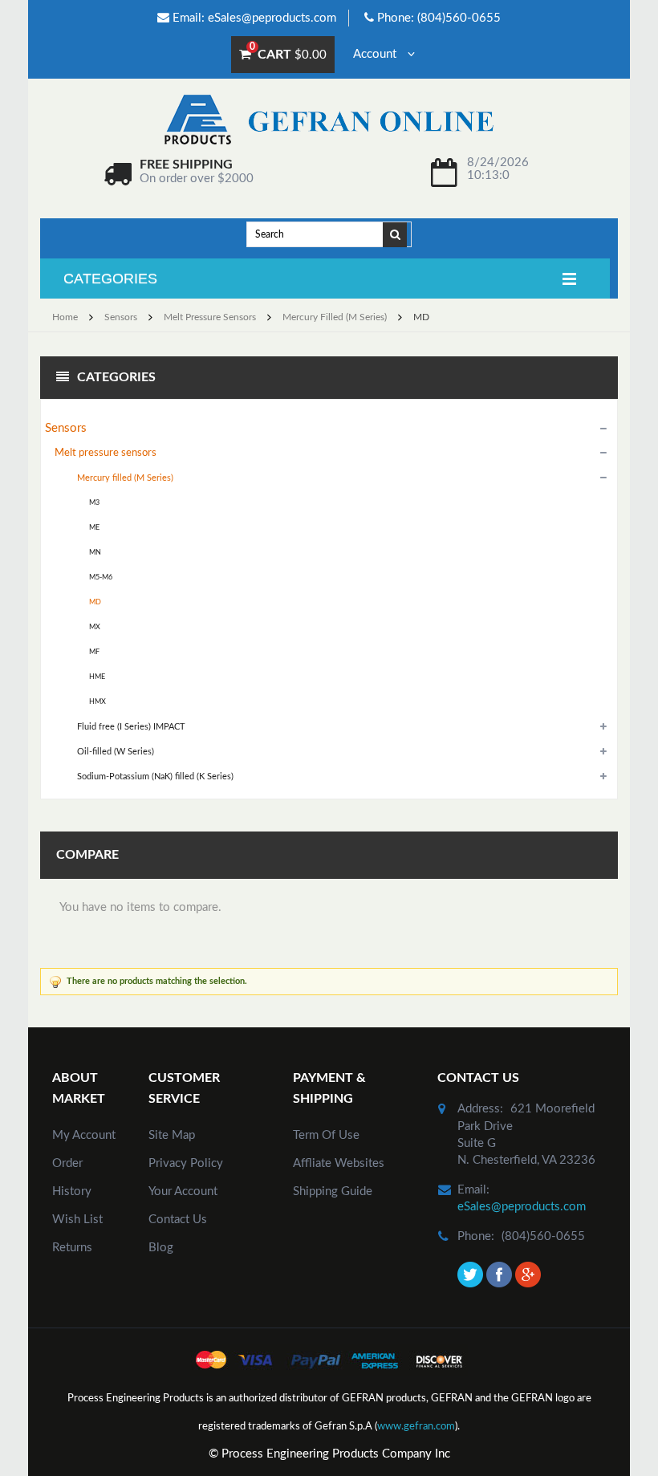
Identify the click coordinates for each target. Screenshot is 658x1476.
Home (65, 317)
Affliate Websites (338, 1163)
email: (473, 1190)
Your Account (182, 1191)
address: (480, 1109)
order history (71, 1177)
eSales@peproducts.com (272, 18)
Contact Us (177, 1220)
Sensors (120, 317)
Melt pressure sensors (210, 317)
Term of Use (326, 1135)
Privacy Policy (185, 1163)
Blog (160, 1248)
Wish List (77, 1220)
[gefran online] (329, 119)
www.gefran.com (416, 1426)
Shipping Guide (332, 1191)
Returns (72, 1248)
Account (376, 54)
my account (84, 1135)
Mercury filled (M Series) (334, 317)
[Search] (395, 233)
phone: (475, 1236)
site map (171, 1135)
